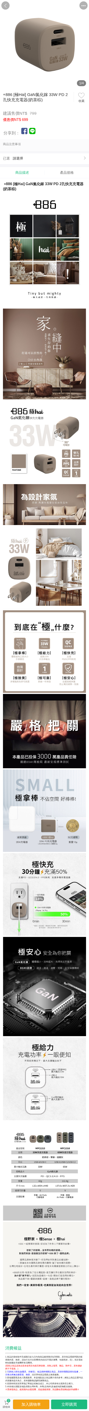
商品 (33, 5)
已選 (6, 158)
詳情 (56, 5)
